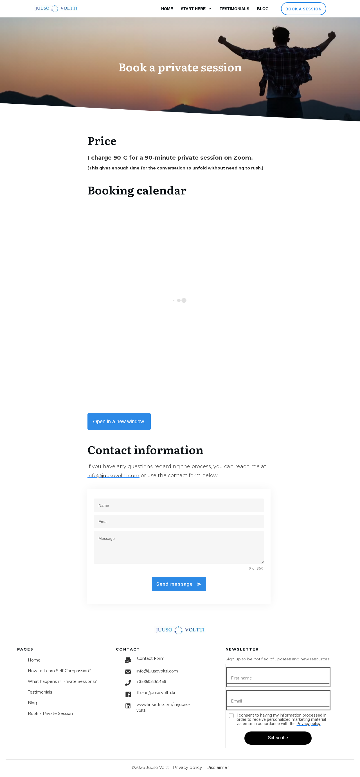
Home (34, 660)
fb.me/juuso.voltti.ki (156, 692)
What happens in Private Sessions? (62, 681)
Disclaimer (217, 767)
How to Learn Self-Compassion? (59, 670)
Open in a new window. (119, 421)
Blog (32, 702)
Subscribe (278, 737)
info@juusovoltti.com (113, 475)
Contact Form (151, 658)
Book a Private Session (50, 713)
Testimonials (40, 692)
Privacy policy (309, 723)
